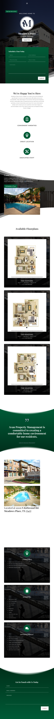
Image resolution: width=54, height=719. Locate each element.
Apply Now (27, 40)
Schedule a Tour (10, 186)
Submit (41, 78)
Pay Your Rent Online (11, 11)
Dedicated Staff (27, 158)
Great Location (27, 141)
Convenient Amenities (27, 125)
